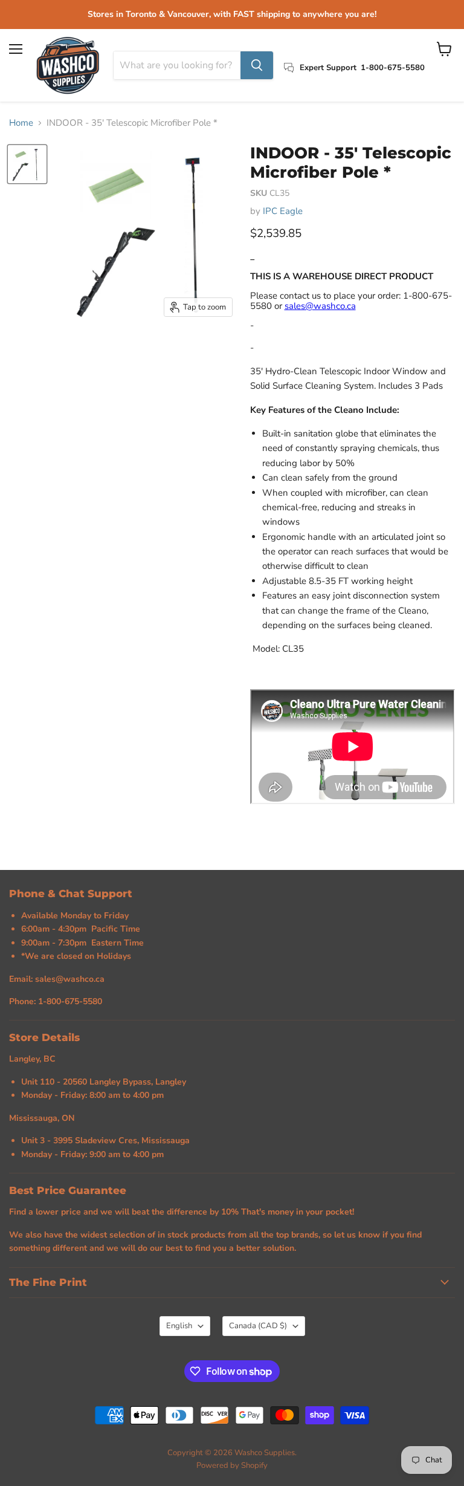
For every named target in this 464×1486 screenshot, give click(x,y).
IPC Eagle (283, 211)
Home (21, 123)
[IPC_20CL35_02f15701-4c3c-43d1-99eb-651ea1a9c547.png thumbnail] (27, 164)
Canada (258, 1325)
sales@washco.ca (320, 306)
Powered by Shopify (232, 1465)
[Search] (256, 65)
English (179, 1325)
